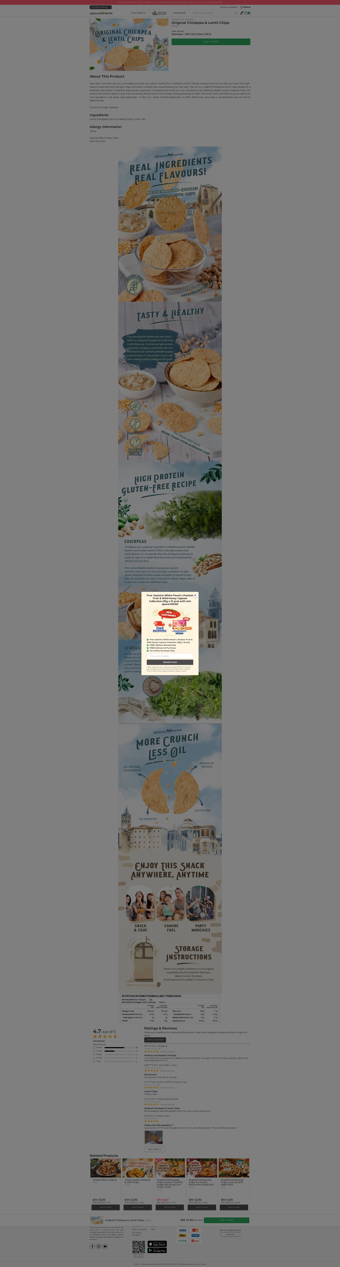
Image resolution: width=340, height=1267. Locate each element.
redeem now (170, 662)
